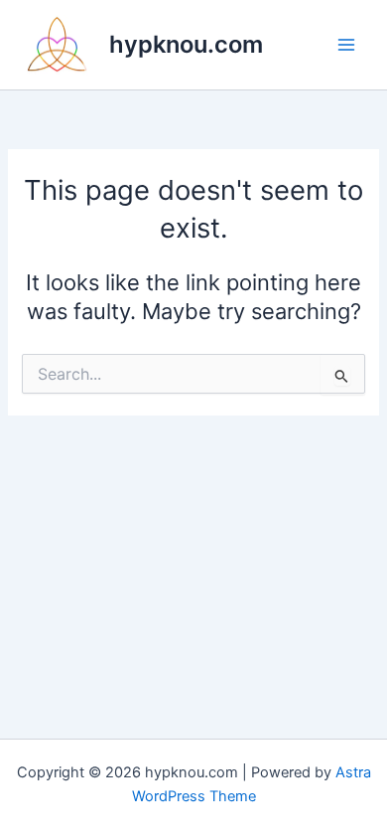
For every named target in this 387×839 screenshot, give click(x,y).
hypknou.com (186, 44)
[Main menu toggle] (346, 45)
